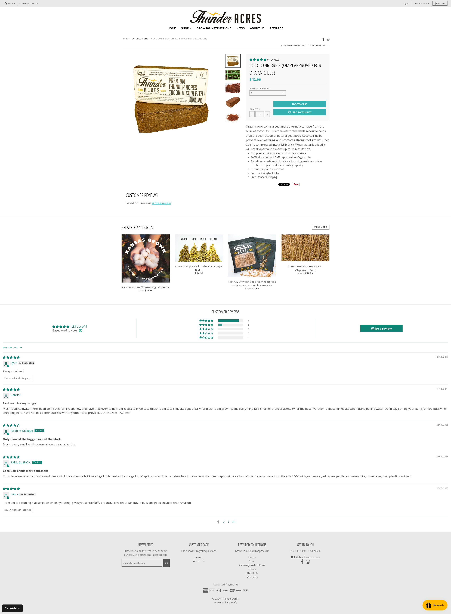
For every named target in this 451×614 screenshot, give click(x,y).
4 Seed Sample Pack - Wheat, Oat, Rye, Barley (199, 268)
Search (199, 557)
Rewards (276, 28)
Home (172, 28)
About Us (257, 28)
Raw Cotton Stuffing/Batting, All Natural (145, 287)
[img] (11, 357)
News (241, 28)
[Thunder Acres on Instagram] (328, 39)
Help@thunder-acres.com (305, 557)
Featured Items (139, 39)
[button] (258, 59)
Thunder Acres (230, 598)
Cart (441, 3)
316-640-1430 (298, 551)
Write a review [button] (381, 328)
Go (166, 563)
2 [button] (224, 522)
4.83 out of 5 (79, 326)
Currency (24, 3)
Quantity (254, 109)
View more (320, 227)
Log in (406, 3)
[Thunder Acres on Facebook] (323, 39)
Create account (421, 3)
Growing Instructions (214, 28)
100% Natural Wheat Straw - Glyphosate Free (305, 268)
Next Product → (319, 45)
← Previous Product (293, 45)
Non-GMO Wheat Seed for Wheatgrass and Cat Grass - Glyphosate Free (252, 283)
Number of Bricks (259, 88)
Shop (185, 28)
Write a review (161, 203)
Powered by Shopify (225, 602)
